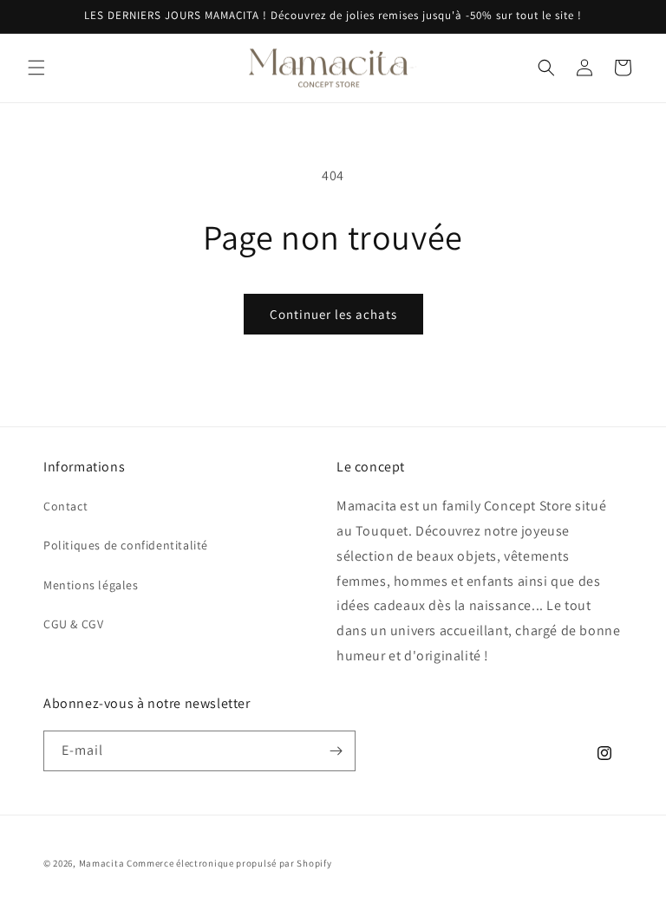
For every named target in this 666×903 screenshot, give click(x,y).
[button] (36, 68)
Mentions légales (91, 585)
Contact (65, 506)
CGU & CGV (73, 624)
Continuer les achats (333, 314)
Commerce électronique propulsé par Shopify (229, 863)
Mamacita (102, 863)
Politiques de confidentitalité (125, 545)
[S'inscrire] (336, 751)
